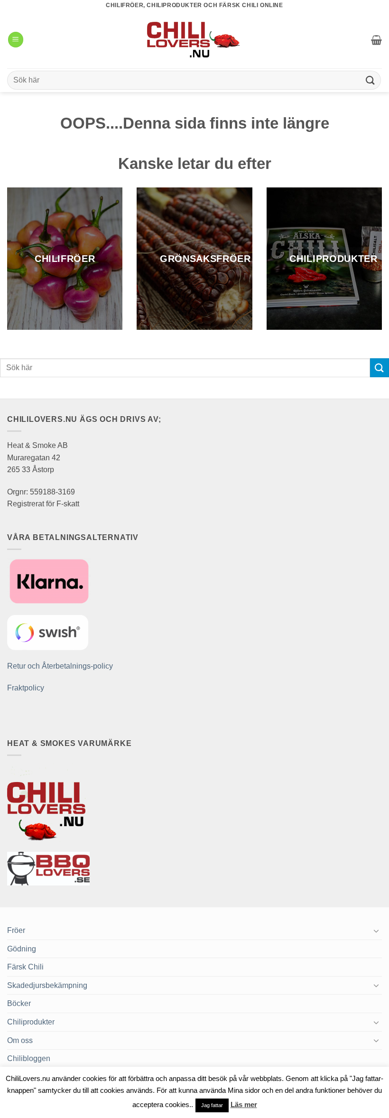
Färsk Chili (25, 967)
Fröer (16, 930)
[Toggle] (376, 930)
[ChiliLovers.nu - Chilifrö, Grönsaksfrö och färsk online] (194, 39)
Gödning (21, 949)
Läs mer (244, 1104)
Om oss (20, 1040)
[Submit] (370, 80)
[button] (15, 39)
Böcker (19, 1003)
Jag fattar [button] (212, 1105)
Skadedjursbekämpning (47, 985)
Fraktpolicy (25, 688)
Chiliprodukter (31, 1022)
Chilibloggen (28, 1058)
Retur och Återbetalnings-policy (60, 666)
